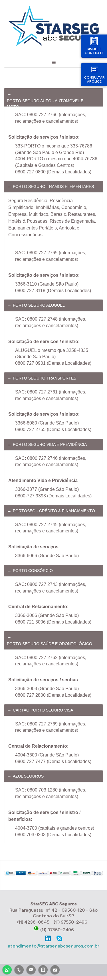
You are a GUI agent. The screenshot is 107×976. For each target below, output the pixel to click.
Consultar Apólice (94, 79)
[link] (53, 97)
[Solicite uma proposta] (43, 969)
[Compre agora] (55, 969)
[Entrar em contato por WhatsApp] (7, 969)
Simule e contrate (94, 51)
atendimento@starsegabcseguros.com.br (53, 946)
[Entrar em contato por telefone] (19, 969)
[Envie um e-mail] (31, 969)
